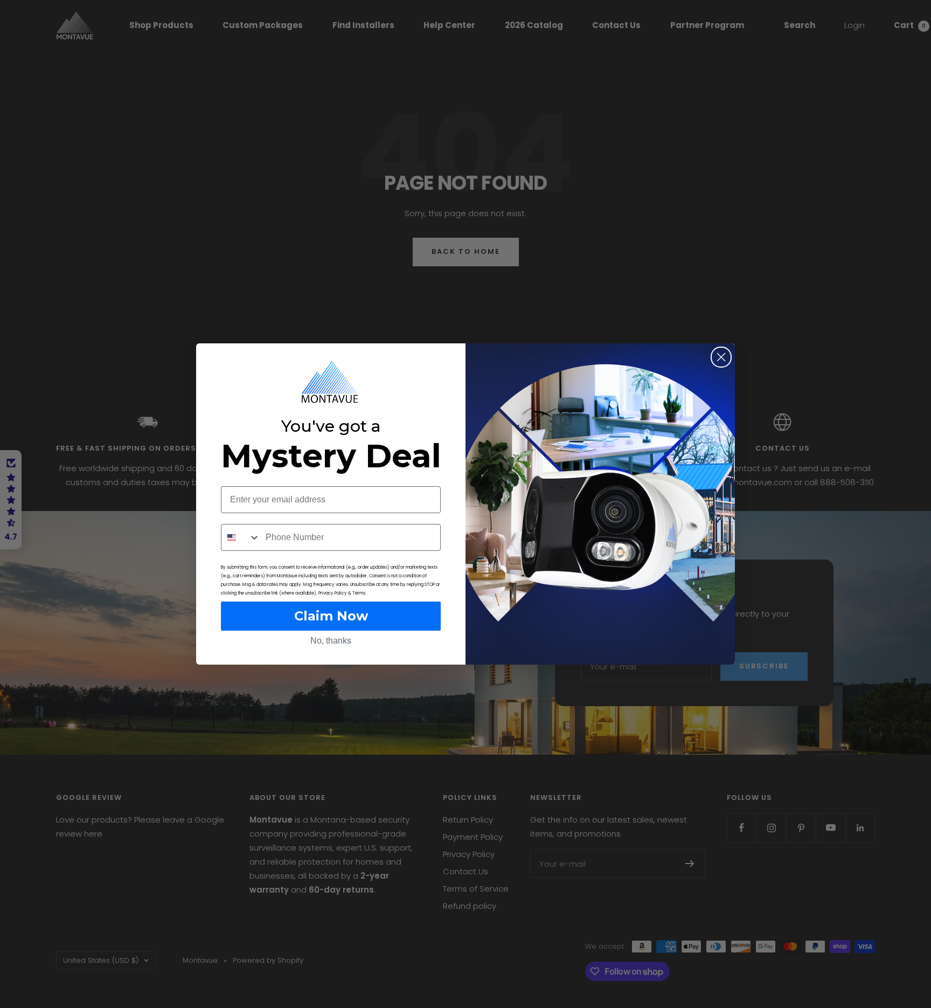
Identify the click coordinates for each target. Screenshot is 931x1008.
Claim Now (331, 616)
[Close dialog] (721, 357)
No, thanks (330, 640)
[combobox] (240, 537)
